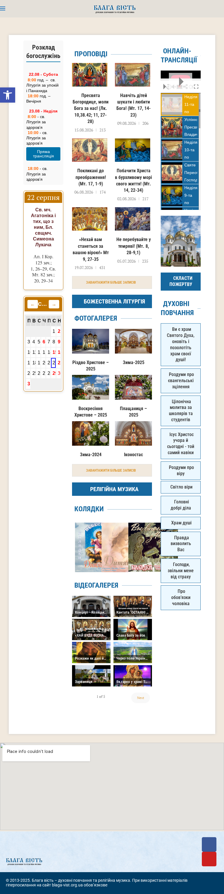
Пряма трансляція (43, 153)
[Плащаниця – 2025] (133, 387)
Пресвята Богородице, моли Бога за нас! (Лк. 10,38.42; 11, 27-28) (90, 108)
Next (140, 698)
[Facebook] (209, 844)
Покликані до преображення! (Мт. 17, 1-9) (91, 177)
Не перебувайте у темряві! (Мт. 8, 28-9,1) (133, 246)
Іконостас (133, 454)
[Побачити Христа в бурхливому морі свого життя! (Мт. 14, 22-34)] (132, 150)
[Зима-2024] (90, 433)
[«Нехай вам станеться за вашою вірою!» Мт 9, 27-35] (89, 219)
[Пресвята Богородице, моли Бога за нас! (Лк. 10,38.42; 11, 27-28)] (89, 74)
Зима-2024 (91, 454)
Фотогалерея (95, 318)
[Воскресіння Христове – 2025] (90, 387)
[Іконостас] (133, 433)
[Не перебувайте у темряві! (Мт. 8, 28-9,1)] (132, 219)
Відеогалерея (96, 585)
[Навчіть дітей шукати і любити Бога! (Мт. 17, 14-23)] (132, 74)
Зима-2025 (133, 362)
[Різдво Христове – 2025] (90, 341)
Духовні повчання (177, 308)
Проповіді (90, 54)
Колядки (89, 509)
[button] (7, 95)
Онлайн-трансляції (179, 55)
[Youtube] (209, 859)
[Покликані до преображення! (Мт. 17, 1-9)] (89, 150)
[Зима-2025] (133, 341)
